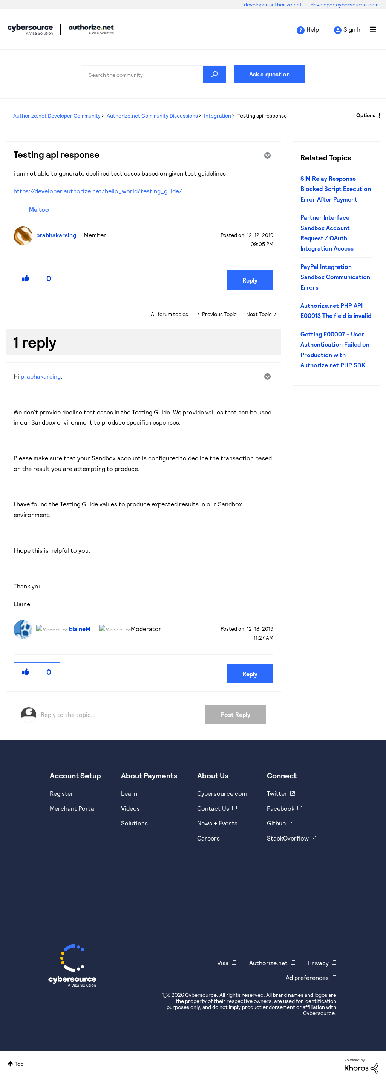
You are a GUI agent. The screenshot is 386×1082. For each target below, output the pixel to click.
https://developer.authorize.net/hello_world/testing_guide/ (98, 190)
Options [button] (365, 115)
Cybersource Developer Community (30, 29)
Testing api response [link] (262, 115)
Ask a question (269, 74)
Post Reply (235, 714)
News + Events (217, 823)
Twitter (277, 793)
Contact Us (213, 808)
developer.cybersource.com (344, 4)
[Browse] (369, 29)
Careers (208, 838)
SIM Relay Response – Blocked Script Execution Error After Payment (335, 189)
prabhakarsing (41, 376)
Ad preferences (307, 977)
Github (276, 823)
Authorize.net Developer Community (57, 115)
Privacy (318, 962)
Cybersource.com (222, 793)
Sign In (352, 29)
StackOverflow (288, 838)
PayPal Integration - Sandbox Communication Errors (335, 277)
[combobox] (153, 74)
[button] (26, 278)
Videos (130, 808)
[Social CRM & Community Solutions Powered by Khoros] (361, 1065)
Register (62, 793)
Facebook (280, 808)
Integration (217, 115)
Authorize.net (268, 962)
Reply (249, 280)
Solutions (134, 823)
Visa (223, 962)
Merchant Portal (73, 808)
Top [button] (19, 1064)
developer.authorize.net (273, 4)
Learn (129, 793)
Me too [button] (39, 209)
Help (312, 29)
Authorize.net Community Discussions (152, 115)
